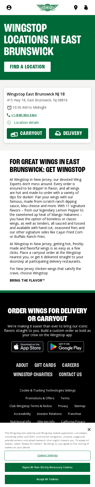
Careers (70, 365)
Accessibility (22, 414)
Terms (65, 398)
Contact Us (70, 374)
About (22, 365)
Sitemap (80, 406)
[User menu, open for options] (9, 7)
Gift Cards (45, 365)
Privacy (63, 406)
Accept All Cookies (48, 479)
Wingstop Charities (33, 374)
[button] (86, 7)
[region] (47, 455)
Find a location (27, 67)
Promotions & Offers (40, 398)
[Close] (89, 429)
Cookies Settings (47, 455)
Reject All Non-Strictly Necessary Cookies (47, 467)
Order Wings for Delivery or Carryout (47, 315)
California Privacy (73, 422)
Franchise (74, 414)
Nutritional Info (20, 422)
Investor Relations (49, 414)
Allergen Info (46, 422)
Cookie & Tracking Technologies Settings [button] (48, 390)
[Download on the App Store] (27, 346)
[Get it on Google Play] (66, 346)
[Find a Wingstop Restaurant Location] (77, 7)
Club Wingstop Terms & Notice (31, 406)
